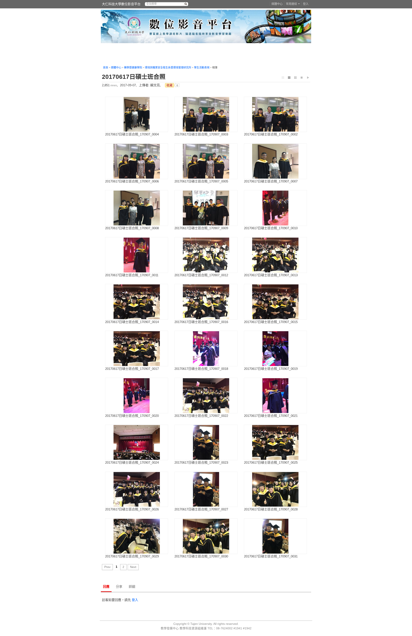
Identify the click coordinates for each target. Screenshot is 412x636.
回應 (106, 586)
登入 (306, 3)
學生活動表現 (201, 67)
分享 (119, 586)
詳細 (132, 586)
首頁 (105, 67)
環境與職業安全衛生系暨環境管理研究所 (168, 67)
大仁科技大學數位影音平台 (121, 4)
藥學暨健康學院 (133, 67)
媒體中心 (277, 3)
